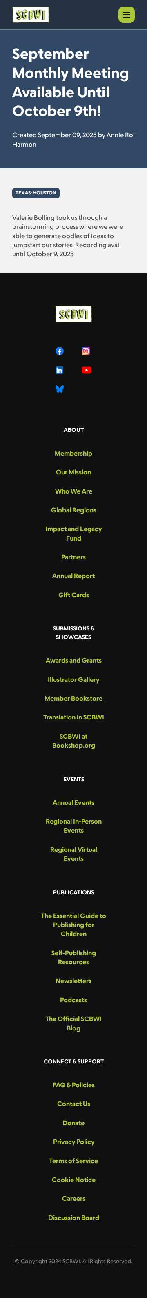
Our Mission (73, 472)
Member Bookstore (73, 698)
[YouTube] (86, 370)
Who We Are (73, 491)
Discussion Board (73, 1217)
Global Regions (73, 510)
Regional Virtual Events (73, 853)
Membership (73, 453)
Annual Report (73, 576)
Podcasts (73, 1000)
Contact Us (73, 1103)
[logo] (30, 15)
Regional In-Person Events (74, 825)
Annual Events (73, 802)
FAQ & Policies (74, 1085)
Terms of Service (73, 1161)
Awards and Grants (74, 660)
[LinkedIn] (60, 370)
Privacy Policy (73, 1141)
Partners (73, 557)
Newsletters (73, 980)
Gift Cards (73, 595)
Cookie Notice (74, 1179)
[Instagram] (86, 351)
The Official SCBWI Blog (73, 1023)
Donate (73, 1123)
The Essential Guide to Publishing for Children (73, 925)
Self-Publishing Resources (73, 957)
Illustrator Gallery (73, 679)
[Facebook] (60, 351)
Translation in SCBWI (73, 717)
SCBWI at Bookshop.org (73, 740)
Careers (73, 1198)
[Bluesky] (60, 389)
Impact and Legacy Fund (73, 533)
